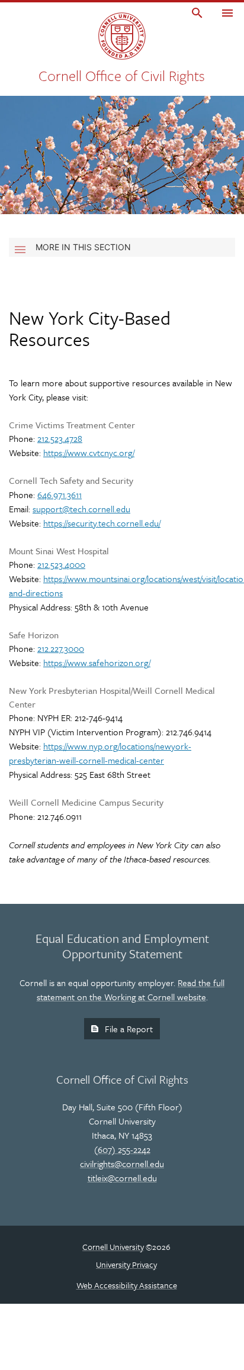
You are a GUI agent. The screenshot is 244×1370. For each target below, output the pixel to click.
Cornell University (113, 1246)
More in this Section (83, 247)
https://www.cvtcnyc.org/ (88, 452)
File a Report (129, 1028)
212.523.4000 (61, 564)
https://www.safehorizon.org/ (96, 662)
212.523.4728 (59, 438)
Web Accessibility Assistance (126, 1285)
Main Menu (227, 14)
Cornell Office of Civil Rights (121, 75)
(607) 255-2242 (122, 1149)
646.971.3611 (59, 494)
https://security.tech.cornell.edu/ (101, 522)
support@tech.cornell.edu (81, 508)
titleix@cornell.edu (122, 1177)
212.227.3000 (60, 648)
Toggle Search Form (197, 14)
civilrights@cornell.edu (122, 1163)
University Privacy (126, 1264)
